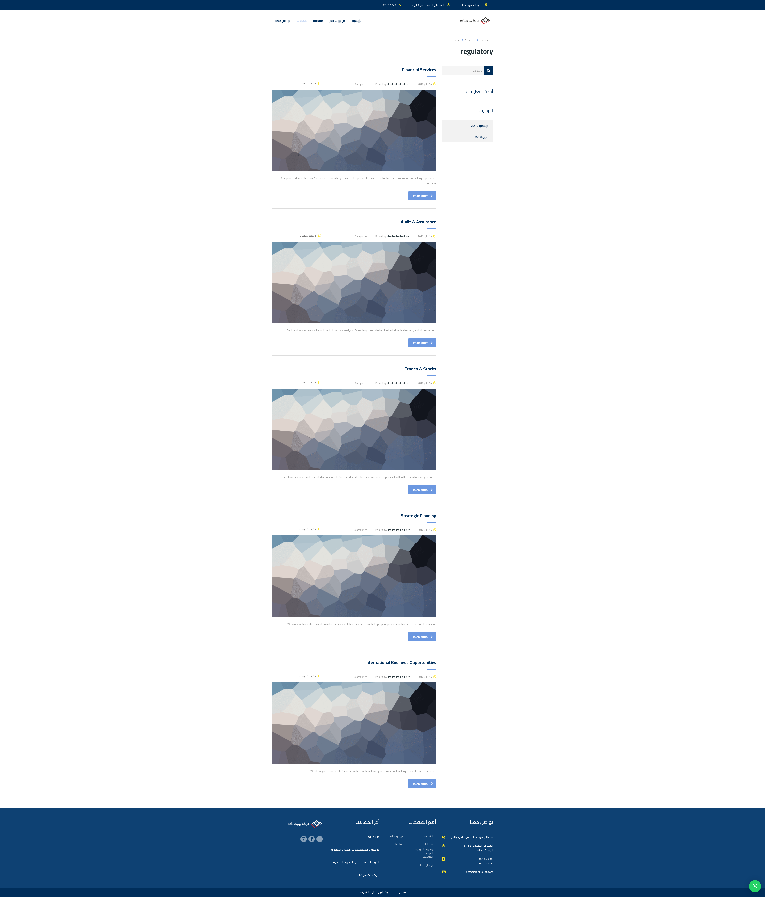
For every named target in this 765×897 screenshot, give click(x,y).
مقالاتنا (302, 21)
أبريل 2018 (481, 137)
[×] (755, 886)
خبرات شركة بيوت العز (368, 875)
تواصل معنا (282, 21)
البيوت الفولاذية (428, 855)
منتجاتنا (318, 21)
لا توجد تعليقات (308, 83)
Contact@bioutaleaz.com (479, 871)
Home (456, 40)
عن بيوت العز (337, 21)
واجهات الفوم (425, 849)
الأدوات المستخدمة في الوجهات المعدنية (356, 862)
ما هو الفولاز (372, 837)
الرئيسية (357, 21)
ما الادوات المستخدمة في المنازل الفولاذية (355, 850)
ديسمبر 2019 (479, 126)
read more (420, 196)
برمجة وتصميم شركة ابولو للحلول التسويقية (382, 892)
